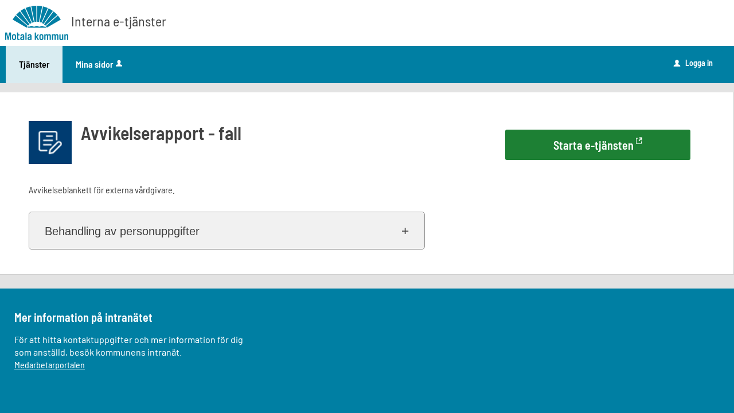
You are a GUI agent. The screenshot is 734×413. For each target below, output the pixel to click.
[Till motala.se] (36, 21)
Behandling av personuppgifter (122, 231)
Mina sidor (94, 64)
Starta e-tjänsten (593, 145)
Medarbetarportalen (49, 364)
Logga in (693, 63)
